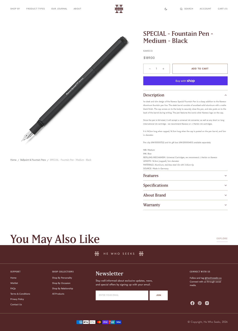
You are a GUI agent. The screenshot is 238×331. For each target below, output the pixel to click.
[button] (186, 8)
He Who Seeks (212, 322)
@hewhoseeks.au (213, 278)
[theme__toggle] (166, 8)
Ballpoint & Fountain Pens (33, 160)
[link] (119, 254)
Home (13, 160)
